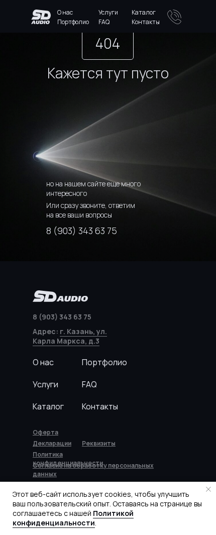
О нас (65, 12)
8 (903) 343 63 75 (81, 231)
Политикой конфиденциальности (73, 517)
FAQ (104, 22)
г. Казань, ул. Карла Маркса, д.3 (70, 336)
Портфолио (73, 22)
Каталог (144, 12)
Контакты (146, 22)
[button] (99, 443)
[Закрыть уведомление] (208, 489)
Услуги (108, 12)
